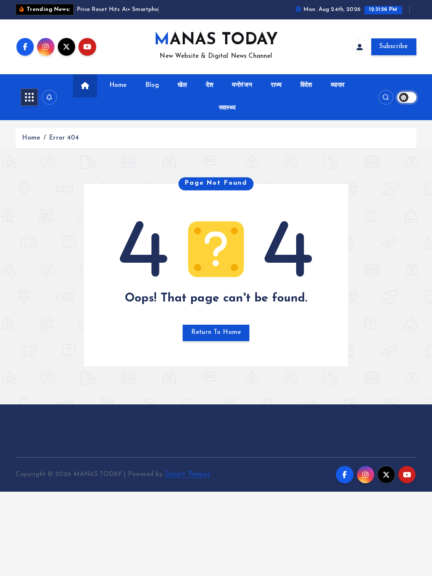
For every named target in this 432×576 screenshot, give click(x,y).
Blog (152, 85)
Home (118, 85)
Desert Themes (187, 474)
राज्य (276, 85)
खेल (182, 85)
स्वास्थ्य (227, 108)
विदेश (306, 85)
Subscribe (393, 46)
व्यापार (338, 85)
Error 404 (64, 138)
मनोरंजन (242, 85)
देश (209, 85)
